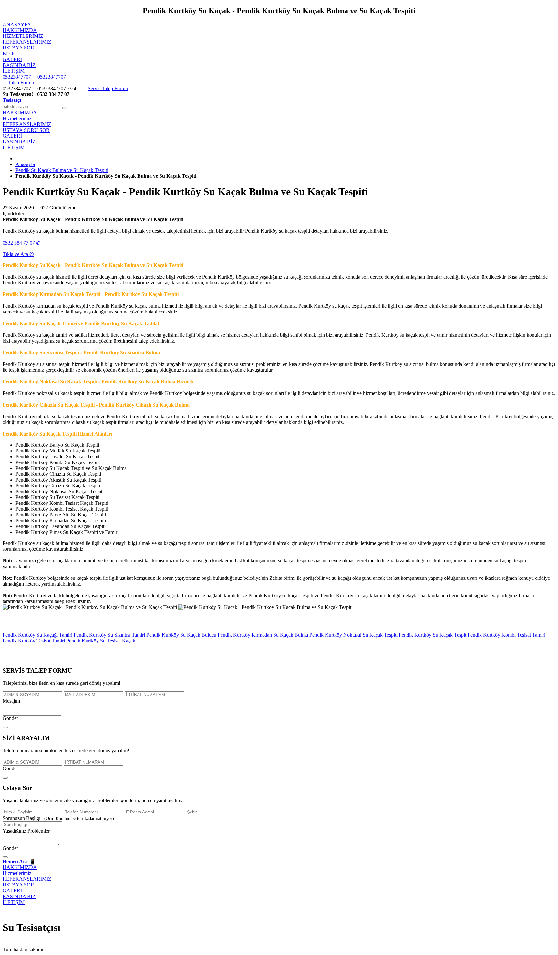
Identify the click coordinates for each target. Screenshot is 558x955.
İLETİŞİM (14, 71)
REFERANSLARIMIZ (27, 42)
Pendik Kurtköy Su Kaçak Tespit (432, 635)
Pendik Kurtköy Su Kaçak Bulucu (181, 635)
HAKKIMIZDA (20, 30)
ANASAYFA (17, 24)
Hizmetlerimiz (23, 36)
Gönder (10, 718)
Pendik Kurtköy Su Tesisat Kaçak (100, 640)
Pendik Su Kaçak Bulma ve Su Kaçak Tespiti (62, 170)
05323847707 (17, 77)
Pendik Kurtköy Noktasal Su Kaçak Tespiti (353, 635)
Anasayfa (25, 164)
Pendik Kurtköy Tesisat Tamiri (34, 640)
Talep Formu (21, 82)
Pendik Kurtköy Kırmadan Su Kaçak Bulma (263, 635)
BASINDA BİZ (19, 65)
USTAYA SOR (18, 47)
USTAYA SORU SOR (26, 130)
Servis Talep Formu (108, 88)
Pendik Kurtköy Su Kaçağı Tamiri (37, 635)
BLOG (10, 53)
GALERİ (12, 59)
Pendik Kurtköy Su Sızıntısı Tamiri (109, 635)
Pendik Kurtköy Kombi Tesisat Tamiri (506, 635)
